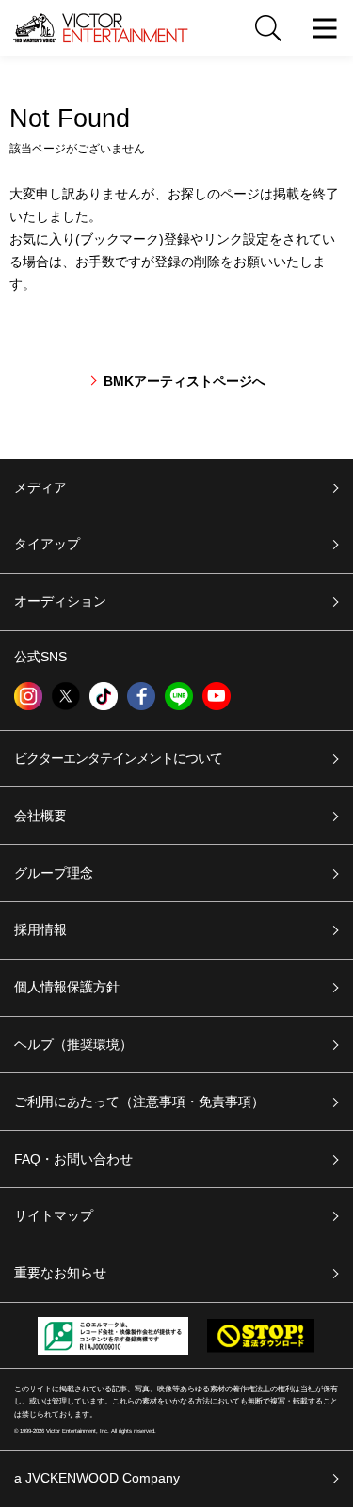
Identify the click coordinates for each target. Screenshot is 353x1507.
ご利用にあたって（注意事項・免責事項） (139, 1101)
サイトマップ (53, 1215)
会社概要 (40, 815)
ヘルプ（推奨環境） (73, 1044)
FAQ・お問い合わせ (73, 1158)
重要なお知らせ (60, 1272)
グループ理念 (53, 872)
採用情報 (40, 929)
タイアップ (47, 543)
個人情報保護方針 (67, 986)
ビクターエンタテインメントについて (118, 758)
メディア (40, 487)
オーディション (60, 601)
